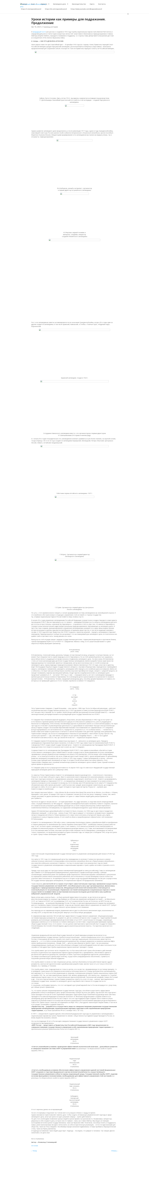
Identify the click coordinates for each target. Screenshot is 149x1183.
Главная (24, 4)
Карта (92, 4)
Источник (34, 1146)
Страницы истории (50, 27)
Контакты (102, 4)
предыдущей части (39, 32)
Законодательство (79, 4)
